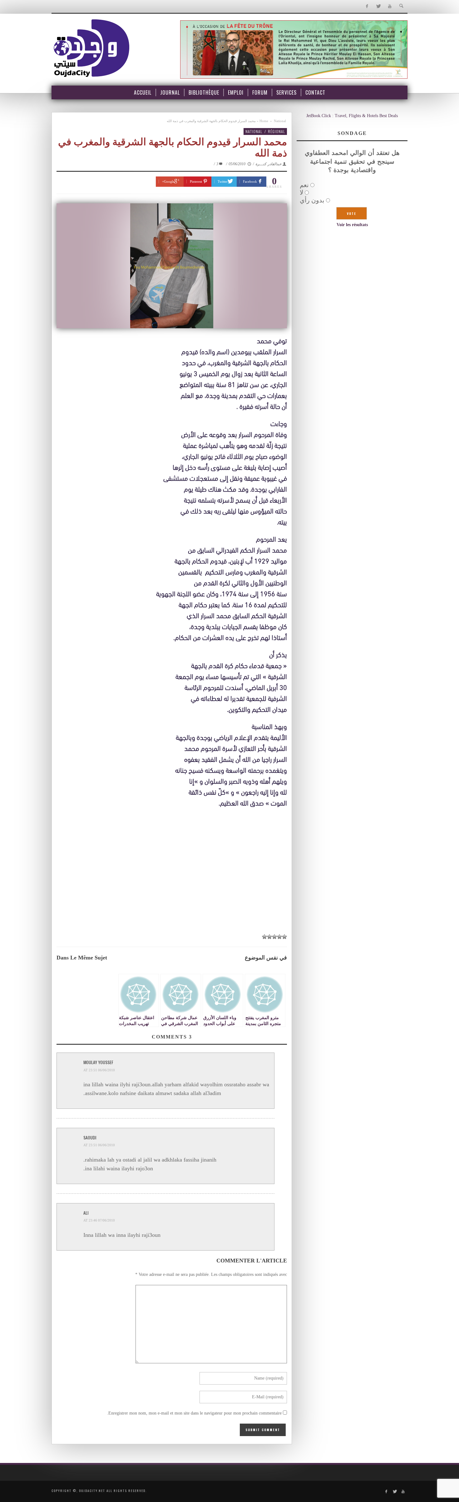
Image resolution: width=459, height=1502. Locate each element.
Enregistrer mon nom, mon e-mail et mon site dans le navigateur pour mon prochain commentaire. (194, 1413)
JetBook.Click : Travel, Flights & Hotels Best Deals (352, 115)
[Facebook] (367, 6)
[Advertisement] (172, 883)
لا (301, 192)
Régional (276, 131)
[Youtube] (390, 6)
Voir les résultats (352, 224)
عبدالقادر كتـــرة (268, 164)
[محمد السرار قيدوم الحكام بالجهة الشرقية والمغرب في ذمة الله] (172, 265)
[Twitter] (378, 6)
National (280, 121)
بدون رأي (312, 200)
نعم (304, 184)
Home (263, 121)
